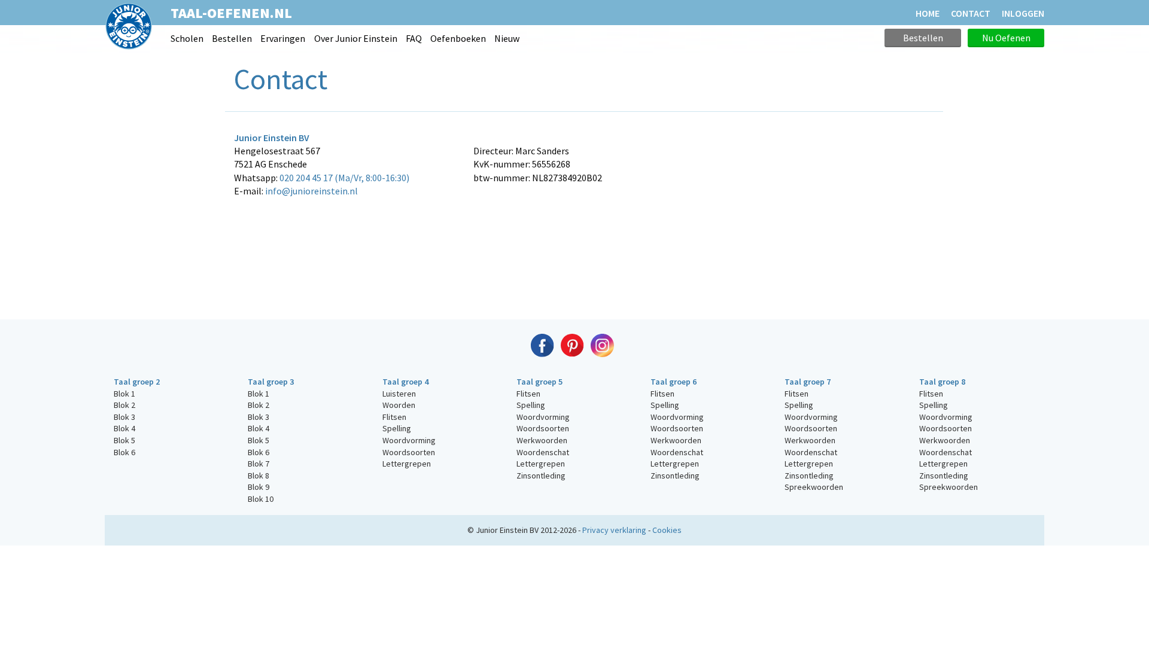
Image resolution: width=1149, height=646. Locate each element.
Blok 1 (124, 393)
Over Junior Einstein (355, 38)
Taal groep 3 (271, 381)
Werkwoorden (541, 440)
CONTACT (970, 13)
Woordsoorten (408, 452)
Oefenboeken (458, 38)
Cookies (667, 530)
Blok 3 (124, 417)
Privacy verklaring (614, 530)
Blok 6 (124, 452)
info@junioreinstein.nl (311, 191)
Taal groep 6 (674, 381)
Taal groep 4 (405, 381)
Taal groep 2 (137, 381)
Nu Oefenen (1006, 38)
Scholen (187, 38)
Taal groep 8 (942, 381)
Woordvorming (409, 440)
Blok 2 (124, 405)
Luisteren (399, 393)
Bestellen (232, 38)
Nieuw (506, 38)
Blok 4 (124, 428)
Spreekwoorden (814, 487)
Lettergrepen (406, 463)
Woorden (398, 405)
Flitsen (394, 417)
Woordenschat (542, 452)
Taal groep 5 (539, 381)
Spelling (396, 428)
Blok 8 (258, 475)
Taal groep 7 (808, 381)
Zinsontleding (541, 475)
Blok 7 (258, 463)
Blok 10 (260, 498)
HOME (928, 13)
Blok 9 (258, 487)
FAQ (414, 38)
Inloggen (1023, 13)
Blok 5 (124, 440)
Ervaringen (282, 38)
